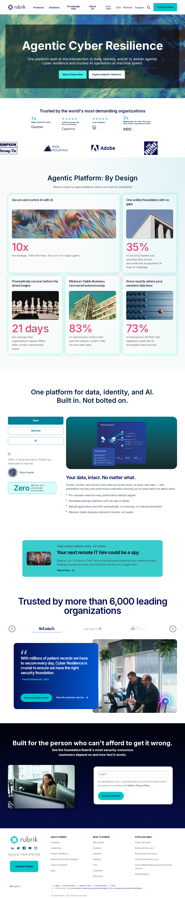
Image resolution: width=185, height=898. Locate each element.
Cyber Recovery (143, 842)
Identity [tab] (36, 430)
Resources (98, 876)
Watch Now (63, 570)
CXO (118, 7)
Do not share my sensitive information (126, 888)
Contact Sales (165, 7)
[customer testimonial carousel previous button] (12, 628)
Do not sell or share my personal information (90, 888)
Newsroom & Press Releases (64, 859)
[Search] (148, 7)
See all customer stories (70, 697)
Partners (128, 7)
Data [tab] (36, 420)
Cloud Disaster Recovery (147, 859)
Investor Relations (59, 853)
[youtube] (30, 848)
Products (97, 848)
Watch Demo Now (73, 74)
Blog (53, 870)
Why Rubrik (98, 842)
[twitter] (18, 848)
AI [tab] (35, 440)
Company (55, 842)
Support (139, 7)
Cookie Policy (101, 886)
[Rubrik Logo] (16, 7)
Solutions (97, 853)
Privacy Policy (69, 886)
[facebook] (24, 848)
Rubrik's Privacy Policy (138, 785)
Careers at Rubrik (59, 865)
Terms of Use (85, 886)
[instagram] (36, 848)
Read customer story (36, 697)
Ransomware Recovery (146, 853)
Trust (113, 886)
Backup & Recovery (144, 848)
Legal (56, 886)
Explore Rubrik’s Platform (106, 74)
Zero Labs (108, 7)
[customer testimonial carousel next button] (173, 628)
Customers (98, 870)
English (16, 886)
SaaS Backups (142, 874)
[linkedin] (12, 848)
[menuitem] (38, 7)
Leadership (56, 848)
